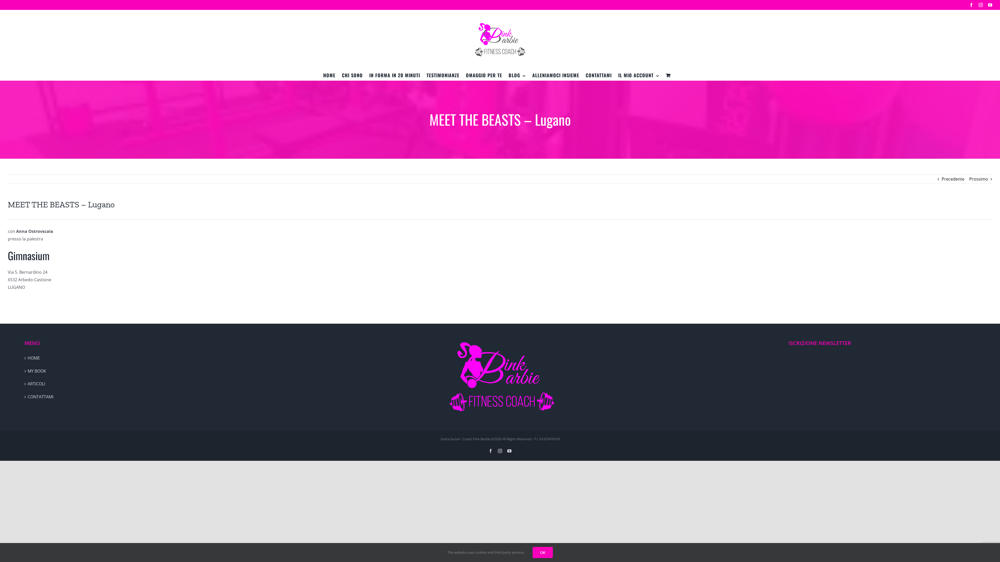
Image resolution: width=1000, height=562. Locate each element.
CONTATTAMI (40, 397)
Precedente (953, 179)
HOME (34, 358)
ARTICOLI (36, 384)
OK (542, 552)
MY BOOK (37, 371)
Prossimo (978, 179)
